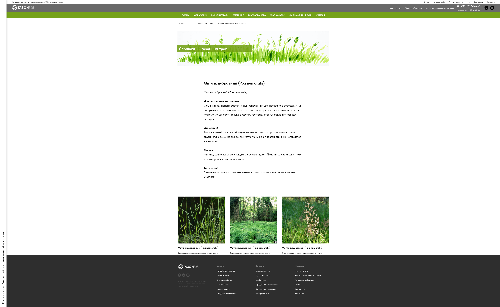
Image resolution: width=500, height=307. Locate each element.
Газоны (185, 15)
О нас (426, 2)
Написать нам (395, 8)
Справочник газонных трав (201, 23)
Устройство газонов (226, 271)
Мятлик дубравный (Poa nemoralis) (232, 23)
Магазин (320, 15)
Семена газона (263, 271)
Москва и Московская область (440, 8)
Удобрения (261, 280)
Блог (468, 2)
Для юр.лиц (478, 2)
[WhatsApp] (492, 8)
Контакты (491, 2)
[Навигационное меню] (3, 4)
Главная (181, 23)
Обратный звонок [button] (413, 8)
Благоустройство (257, 15)
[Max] (486, 8)
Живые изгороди (219, 15)
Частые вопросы (456, 2)
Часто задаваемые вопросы (308, 275)
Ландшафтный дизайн (300, 15)
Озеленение (238, 15)
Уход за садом (277, 15)
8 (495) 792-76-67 (468, 6)
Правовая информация (305, 280)
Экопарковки (200, 15)
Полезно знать (301, 271)
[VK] (183, 275)
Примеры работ (439, 2)
